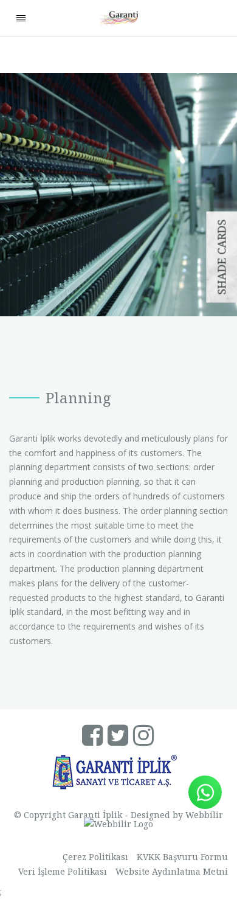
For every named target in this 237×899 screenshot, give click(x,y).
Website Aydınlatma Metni (171, 871)
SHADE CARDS (221, 257)
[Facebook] (93, 739)
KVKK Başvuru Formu (182, 857)
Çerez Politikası (95, 857)
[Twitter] (119, 739)
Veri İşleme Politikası (62, 871)
